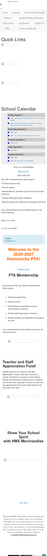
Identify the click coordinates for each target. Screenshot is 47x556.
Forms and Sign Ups (27, 28)
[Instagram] (23, 171)
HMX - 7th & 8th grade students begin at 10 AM (24, 136)
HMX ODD (13, 132)
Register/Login (23, 269)
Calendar (16, 12)
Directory (7, 18)
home (15, 1)
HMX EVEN (13, 143)
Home (5, 12)
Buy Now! (24, 502)
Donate (4, 228)
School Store (8, 23)
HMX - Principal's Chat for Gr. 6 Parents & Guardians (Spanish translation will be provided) (26, 124)
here (8, 220)
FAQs (7, 28)
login (10, 1)
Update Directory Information (31, 18)
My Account (24, 23)
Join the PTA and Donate (34, 12)
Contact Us (39, 23)
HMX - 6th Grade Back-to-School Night (22, 161)
